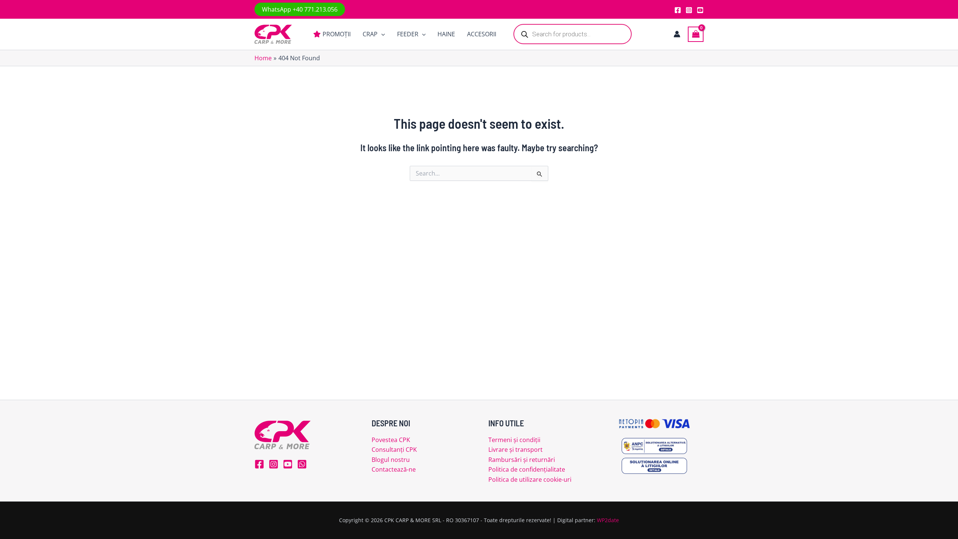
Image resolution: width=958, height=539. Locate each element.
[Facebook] (677, 10)
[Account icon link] (677, 34)
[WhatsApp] (302, 464)
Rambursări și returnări (521, 460)
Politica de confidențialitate (526, 469)
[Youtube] (700, 10)
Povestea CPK (391, 440)
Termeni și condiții (514, 440)
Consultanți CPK (394, 449)
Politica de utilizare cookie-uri (529, 479)
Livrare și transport (515, 449)
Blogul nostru (391, 460)
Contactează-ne (394, 469)
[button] (299, 9)
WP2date (608, 520)
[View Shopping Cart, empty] (696, 34)
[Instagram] (689, 10)
